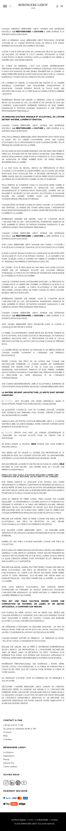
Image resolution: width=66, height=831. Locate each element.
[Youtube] (24, 782)
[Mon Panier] (57, 6)
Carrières (7, 739)
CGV (31, 820)
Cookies (54, 820)
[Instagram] (6, 782)
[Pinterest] (18, 782)
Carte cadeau (10, 766)
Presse (6, 759)
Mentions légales (18, 820)
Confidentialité (41, 820)
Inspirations (8, 756)
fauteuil (9, 401)
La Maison (8, 752)
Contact (7, 732)
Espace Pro (8, 763)
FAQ (5, 736)
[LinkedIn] (12, 782)
